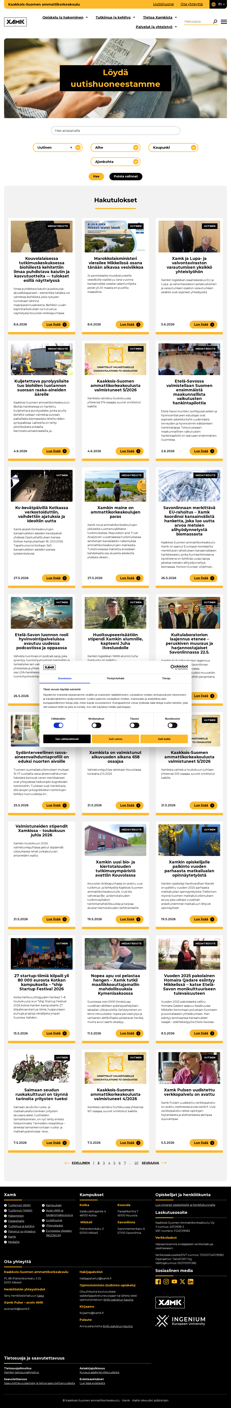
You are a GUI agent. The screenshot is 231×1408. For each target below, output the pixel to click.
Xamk (12, 1236)
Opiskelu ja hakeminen (62, 17)
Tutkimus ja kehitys (113, 17)
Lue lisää (54, 324)
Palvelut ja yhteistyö (154, 27)
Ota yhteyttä (192, 4)
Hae (96, 176)
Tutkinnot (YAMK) (20, 1210)
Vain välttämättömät (67, 738)
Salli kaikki (164, 738)
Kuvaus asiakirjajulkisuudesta (99, 1372)
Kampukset (54, 1205)
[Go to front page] (15, 22)
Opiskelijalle (16, 1221)
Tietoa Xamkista (157, 17)
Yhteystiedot (54, 1225)
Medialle (14, 1242)
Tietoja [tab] (166, 678)
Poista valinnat (126, 176)
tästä (40, 1295)
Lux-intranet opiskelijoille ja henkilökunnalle (185, 1205)
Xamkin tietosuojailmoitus (21, 1372)
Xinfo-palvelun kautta (118, 1299)
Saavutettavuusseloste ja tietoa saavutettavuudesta (39, 1383)
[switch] (96, 725)
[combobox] (58, 147)
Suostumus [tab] (65, 678)
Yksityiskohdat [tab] (115, 678)
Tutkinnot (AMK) (19, 1205)
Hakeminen (16, 1215)
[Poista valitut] (71, 147)
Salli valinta (115, 738)
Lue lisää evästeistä (92, 1383)
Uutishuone (163, 4)
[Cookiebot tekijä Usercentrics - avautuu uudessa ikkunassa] (173, 667)
